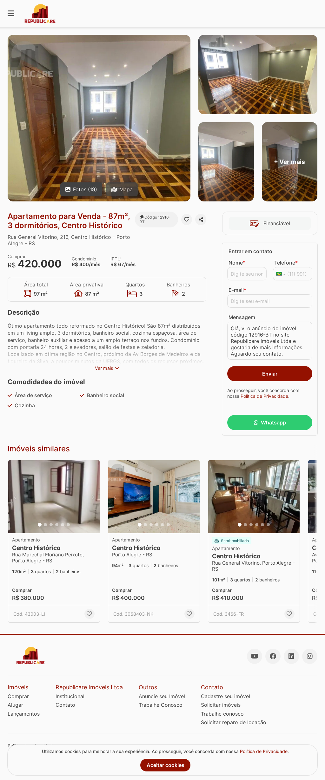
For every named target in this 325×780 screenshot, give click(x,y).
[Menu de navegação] (11, 13)
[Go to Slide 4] (56, 524)
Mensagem (242, 317)
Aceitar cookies (165, 765)
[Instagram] (309, 656)
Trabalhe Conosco (160, 705)
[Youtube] (254, 656)
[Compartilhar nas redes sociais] (200, 219)
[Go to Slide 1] (40, 525)
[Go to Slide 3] (51, 524)
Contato (65, 705)
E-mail (237, 290)
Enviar (269, 373)
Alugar (15, 705)
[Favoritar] (186, 219)
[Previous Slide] (15, 496)
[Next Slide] (93, 496)
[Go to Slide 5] (62, 524)
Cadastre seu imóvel (225, 696)
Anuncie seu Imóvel (162, 696)
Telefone (286, 262)
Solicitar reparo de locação (233, 722)
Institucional (70, 696)
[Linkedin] (291, 656)
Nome (237, 262)
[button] (54, 496)
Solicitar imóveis (221, 705)
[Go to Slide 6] (68, 524)
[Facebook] (273, 656)
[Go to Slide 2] (45, 524)
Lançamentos (24, 714)
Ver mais (104, 368)
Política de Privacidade (264, 396)
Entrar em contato (250, 251)
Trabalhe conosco (222, 714)
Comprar (18, 696)
